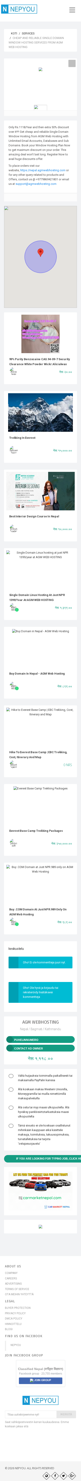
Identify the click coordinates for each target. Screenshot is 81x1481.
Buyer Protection (18, 1308)
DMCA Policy (13, 1318)
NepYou (16, 1345)
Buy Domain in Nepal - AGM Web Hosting (37, 673)
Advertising (13, 1283)
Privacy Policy (15, 1313)
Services (28, 33)
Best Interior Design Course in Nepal (34, 516)
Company (11, 1273)
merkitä (66, 1414)
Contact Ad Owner (28, 1048)
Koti (13, 33)
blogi (9, 1329)
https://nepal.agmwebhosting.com (42, 170)
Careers (11, 1278)
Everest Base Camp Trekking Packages (36, 830)
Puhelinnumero (26, 1040)
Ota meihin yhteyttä (19, 1294)
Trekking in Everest (22, 437)
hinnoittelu (13, 1324)
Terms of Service (17, 1289)
